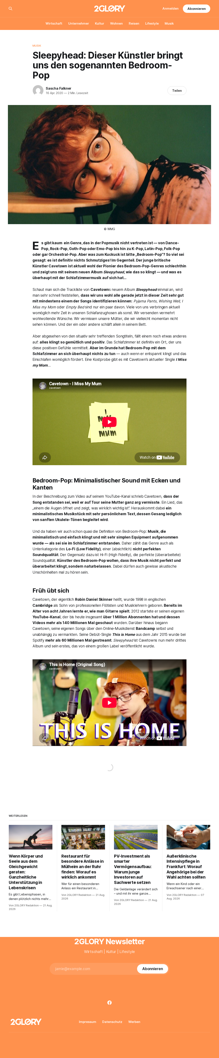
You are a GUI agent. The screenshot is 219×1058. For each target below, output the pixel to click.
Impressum (87, 1022)
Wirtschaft (54, 23)
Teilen (177, 91)
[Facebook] (109, 1002)
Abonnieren (196, 9)
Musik (169, 23)
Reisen (134, 23)
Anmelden (171, 8)
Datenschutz (112, 1022)
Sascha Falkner (58, 88)
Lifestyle (152, 23)
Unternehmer (78, 23)
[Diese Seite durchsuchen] (10, 8)
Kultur (99, 23)
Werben (134, 1022)
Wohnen (116, 23)
